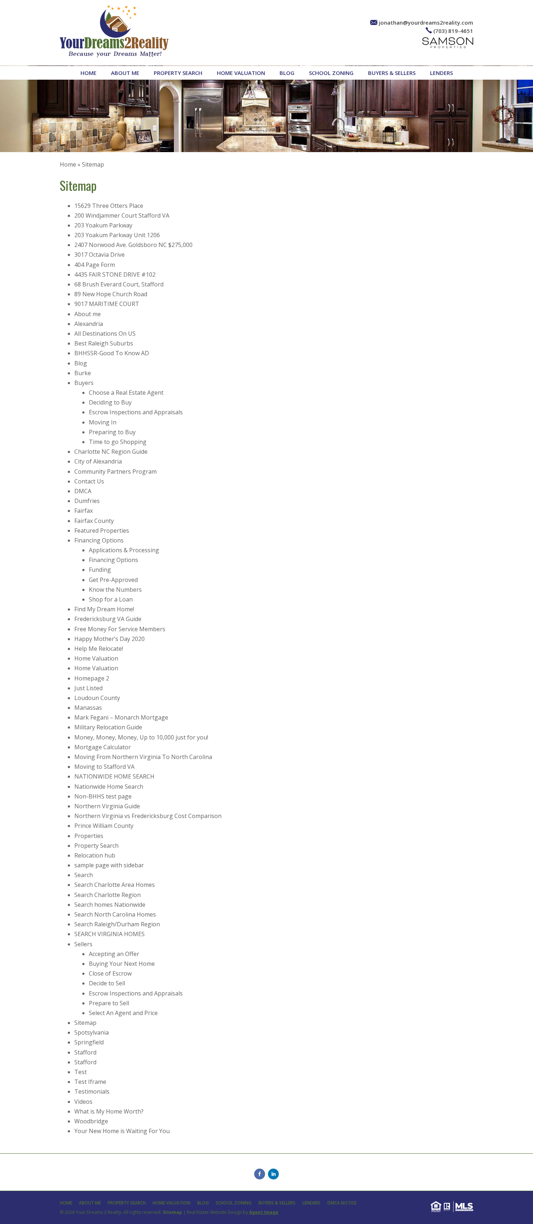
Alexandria (88, 324)
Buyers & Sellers (392, 72)
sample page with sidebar (109, 865)
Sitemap (85, 1023)
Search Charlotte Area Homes (114, 885)
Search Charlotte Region (107, 895)
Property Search (178, 72)
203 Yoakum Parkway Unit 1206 (117, 235)
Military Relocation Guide (108, 727)
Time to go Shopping (117, 442)
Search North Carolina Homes (115, 914)
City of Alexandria (98, 461)
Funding (100, 570)
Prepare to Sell (109, 1003)
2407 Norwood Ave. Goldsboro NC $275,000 (133, 245)
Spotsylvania (91, 1032)
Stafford (85, 1052)
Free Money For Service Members (119, 629)
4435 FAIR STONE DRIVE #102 (115, 274)
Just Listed (88, 688)
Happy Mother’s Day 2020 (109, 639)
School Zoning (331, 72)
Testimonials (92, 1091)
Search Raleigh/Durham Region (117, 924)
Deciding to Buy (110, 402)
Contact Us (89, 481)
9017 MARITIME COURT (106, 304)
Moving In (102, 422)
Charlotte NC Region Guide (111, 452)
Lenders (441, 72)
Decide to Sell (107, 983)
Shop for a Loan (111, 599)
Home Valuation (241, 72)
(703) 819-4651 (453, 30)
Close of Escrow (110, 973)
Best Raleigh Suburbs (103, 343)
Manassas (88, 708)
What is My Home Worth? (109, 1111)
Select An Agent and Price (123, 1013)
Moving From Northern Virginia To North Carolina (143, 757)
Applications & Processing (124, 550)
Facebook (259, 1174)
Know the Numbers (115, 590)
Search (83, 875)
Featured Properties (101, 531)
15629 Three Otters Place (108, 206)
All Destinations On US (105, 334)
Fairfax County (94, 521)
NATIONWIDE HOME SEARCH (114, 776)
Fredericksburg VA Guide (107, 619)
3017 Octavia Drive (99, 255)
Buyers (84, 383)
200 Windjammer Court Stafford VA (121, 215)
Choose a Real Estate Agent (126, 393)
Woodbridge (91, 1121)
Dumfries (87, 501)
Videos (83, 1102)
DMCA (82, 491)
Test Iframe (90, 1082)
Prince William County (103, 826)
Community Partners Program (115, 471)
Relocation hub (94, 855)
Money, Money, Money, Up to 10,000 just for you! (141, 737)
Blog (287, 72)
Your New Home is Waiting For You (122, 1131)
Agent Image (263, 1212)
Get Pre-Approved (113, 580)
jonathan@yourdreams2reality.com (426, 22)
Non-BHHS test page (103, 796)
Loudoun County (97, 698)
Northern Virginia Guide (107, 806)
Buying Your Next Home (122, 964)
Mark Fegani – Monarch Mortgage (121, 717)
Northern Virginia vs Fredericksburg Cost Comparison (148, 816)
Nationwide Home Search (108, 787)
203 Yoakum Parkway (103, 225)
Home (88, 72)
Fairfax (83, 511)
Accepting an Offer (114, 954)
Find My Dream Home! (104, 609)
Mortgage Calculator (102, 747)
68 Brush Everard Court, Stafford (119, 284)
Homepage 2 (91, 678)
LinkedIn (273, 1174)
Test (80, 1072)
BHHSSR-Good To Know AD (111, 353)
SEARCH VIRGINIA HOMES (109, 934)
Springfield (89, 1042)
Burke (82, 373)
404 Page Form (94, 265)
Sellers (83, 944)
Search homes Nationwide (109, 905)
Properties (88, 836)
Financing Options (99, 540)
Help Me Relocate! (98, 649)
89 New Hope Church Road (110, 294)
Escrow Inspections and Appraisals (136, 412)
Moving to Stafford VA (104, 767)
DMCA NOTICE (341, 1203)
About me (125, 72)
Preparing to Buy (112, 432)
